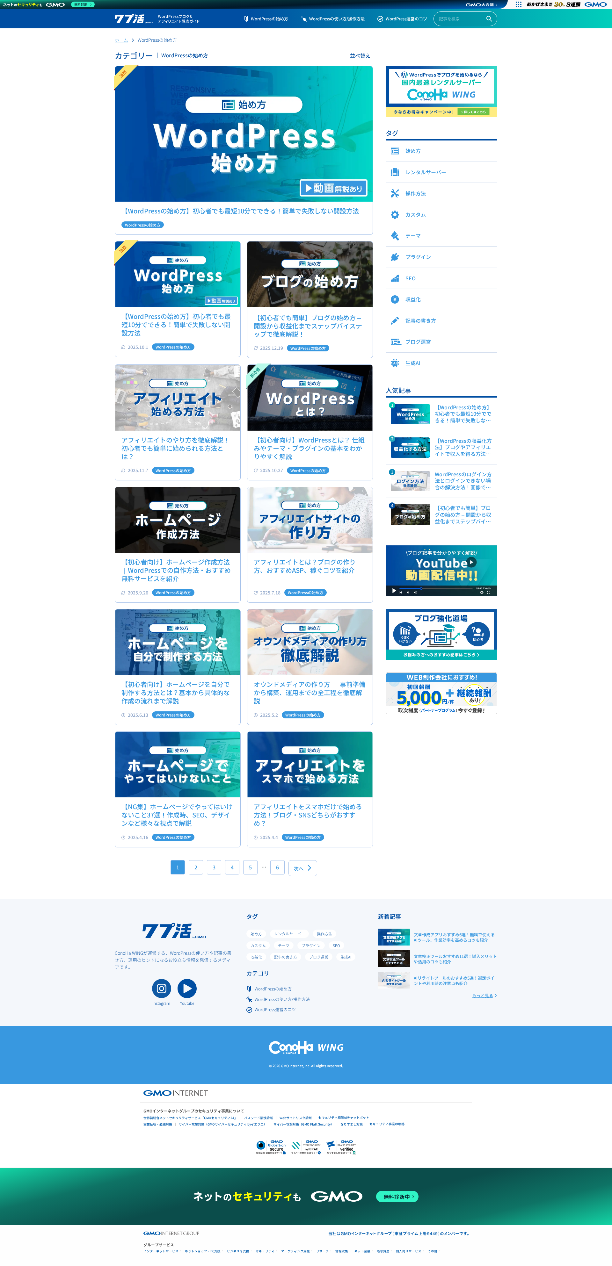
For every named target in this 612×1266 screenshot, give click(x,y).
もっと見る (482, 995)
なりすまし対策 (351, 1124)
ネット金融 (362, 1251)
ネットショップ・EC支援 (203, 1251)
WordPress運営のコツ (406, 19)
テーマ (283, 945)
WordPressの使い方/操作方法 (337, 19)
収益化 (256, 957)
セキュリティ (265, 1251)
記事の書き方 (285, 957)
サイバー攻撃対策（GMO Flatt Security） (303, 1124)
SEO (336, 945)
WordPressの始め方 (269, 19)
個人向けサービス (408, 1251)
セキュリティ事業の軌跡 (386, 1123)
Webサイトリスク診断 (296, 1117)
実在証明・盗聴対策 (157, 1124)
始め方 (256, 933)
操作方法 (324, 933)
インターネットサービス (160, 1251)
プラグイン (311, 945)
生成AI (345, 957)
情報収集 (341, 1251)
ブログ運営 (318, 957)
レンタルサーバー (289, 933)
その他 (432, 1251)
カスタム (258, 945)
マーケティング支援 (295, 1251)
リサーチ (322, 1251)
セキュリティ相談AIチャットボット (343, 1117)
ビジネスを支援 (238, 1251)
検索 (489, 19)
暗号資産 (383, 1251)
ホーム (121, 40)
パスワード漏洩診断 (258, 1117)
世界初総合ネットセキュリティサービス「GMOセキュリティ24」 (190, 1117)
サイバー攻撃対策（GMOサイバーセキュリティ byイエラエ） (223, 1124)
